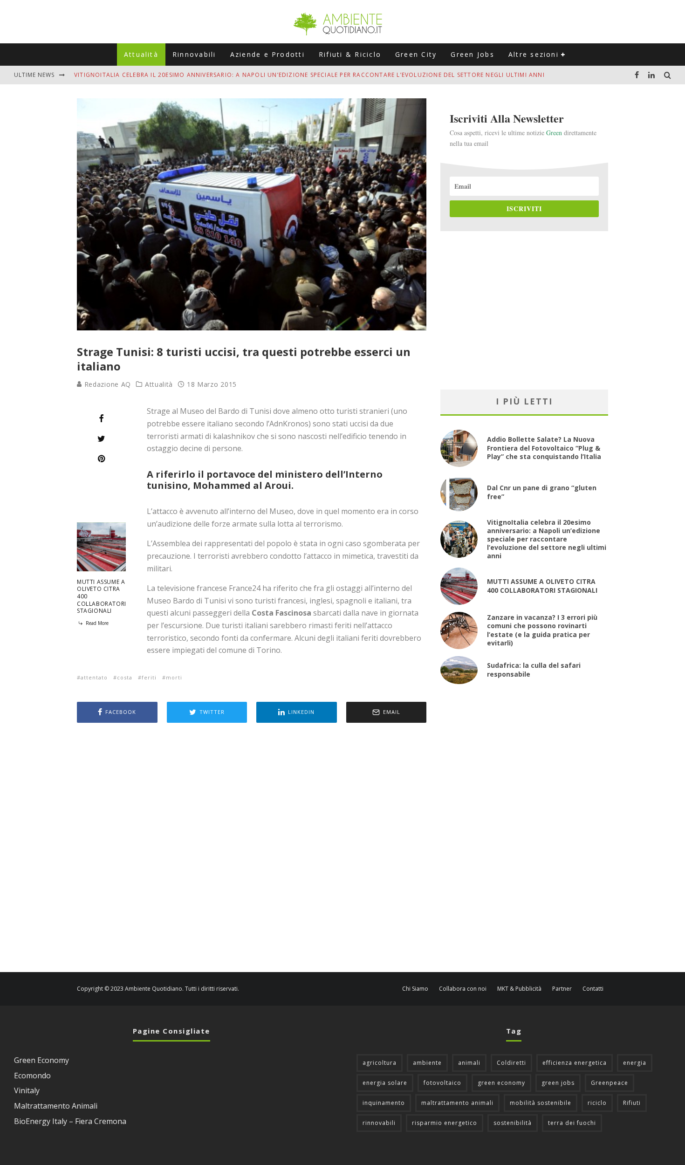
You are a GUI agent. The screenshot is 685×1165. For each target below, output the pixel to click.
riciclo (597, 1103)
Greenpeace (609, 1083)
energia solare (385, 1083)
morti (174, 677)
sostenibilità (512, 1123)
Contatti (592, 989)
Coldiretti (511, 1063)
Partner (562, 989)
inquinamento (384, 1103)
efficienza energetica (574, 1063)
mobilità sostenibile (540, 1103)
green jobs (558, 1083)
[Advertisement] (251, 848)
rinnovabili (379, 1123)
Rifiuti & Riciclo (350, 54)
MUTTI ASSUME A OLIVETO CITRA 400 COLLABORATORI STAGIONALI (542, 585)
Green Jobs (472, 54)
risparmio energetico (444, 1123)
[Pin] (101, 458)
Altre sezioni (533, 54)
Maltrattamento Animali (55, 1106)
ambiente (427, 1063)
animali (469, 1063)
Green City (416, 54)
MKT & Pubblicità (519, 989)
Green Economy (41, 1060)
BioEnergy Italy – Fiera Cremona (70, 1121)
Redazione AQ (106, 384)
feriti (149, 677)
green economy (501, 1083)
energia (634, 1063)
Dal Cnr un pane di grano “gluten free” (541, 491)
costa (124, 677)
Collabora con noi (462, 989)
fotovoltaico (442, 1083)
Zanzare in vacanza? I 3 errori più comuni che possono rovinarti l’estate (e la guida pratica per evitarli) (542, 630)
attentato (94, 677)
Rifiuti (632, 1103)
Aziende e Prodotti (267, 54)
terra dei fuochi (572, 1123)
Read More (96, 623)
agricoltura (380, 1063)
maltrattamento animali (457, 1103)
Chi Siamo (415, 989)
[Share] (101, 418)
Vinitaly (27, 1090)
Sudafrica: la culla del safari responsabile (534, 669)
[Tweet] (101, 438)
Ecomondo (32, 1075)
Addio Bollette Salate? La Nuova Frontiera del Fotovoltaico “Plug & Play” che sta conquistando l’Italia (544, 447)
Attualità (141, 54)
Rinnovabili (194, 54)
